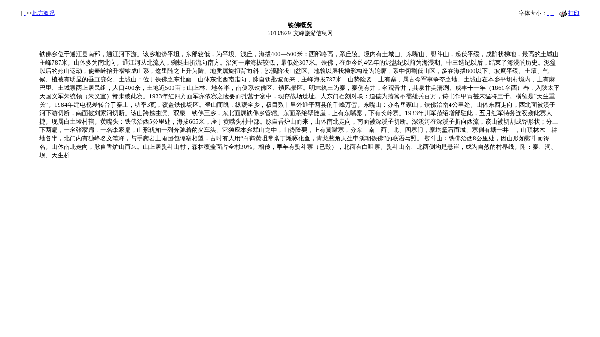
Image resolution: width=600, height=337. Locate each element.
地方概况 (43, 13)
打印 (573, 13)
